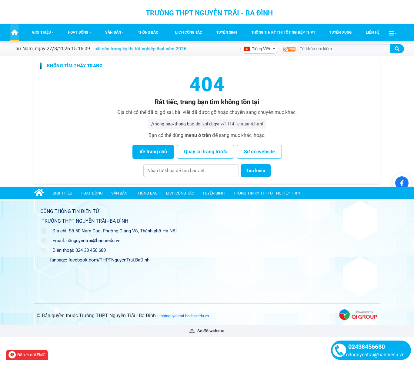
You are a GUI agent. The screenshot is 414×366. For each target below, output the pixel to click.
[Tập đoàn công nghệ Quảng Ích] (358, 314)
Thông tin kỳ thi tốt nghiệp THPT (283, 32)
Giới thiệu (41, 32)
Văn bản (113, 32)
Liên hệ (372, 32)
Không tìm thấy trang (74, 65)
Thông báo (148, 32)
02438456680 (366, 346)
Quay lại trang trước (205, 152)
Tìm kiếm (255, 170)
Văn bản (119, 193)
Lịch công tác (188, 32)
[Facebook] (402, 183)
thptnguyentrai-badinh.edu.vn (184, 316)
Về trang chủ (153, 152)
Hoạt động (78, 32)
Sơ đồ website (259, 152)
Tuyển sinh (226, 32)
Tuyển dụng (340, 32)
